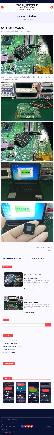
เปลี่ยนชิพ (3, 31)
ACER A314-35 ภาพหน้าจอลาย (10, 340)
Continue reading (29, 288)
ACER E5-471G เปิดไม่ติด (9, 352)
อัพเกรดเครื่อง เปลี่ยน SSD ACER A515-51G (12, 346)
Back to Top (49, 426)
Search (6, 319)
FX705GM (30, 274)
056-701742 (6, 431)
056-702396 (12, 431)
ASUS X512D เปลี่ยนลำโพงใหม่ (10, 343)
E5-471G (30, 298)
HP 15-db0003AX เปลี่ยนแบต (45, 396)
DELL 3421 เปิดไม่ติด (29, 19)
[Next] (50, 378)
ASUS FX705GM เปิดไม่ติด (9, 349)
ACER (25, 298)
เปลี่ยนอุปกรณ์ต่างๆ (8, 384)
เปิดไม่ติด (50, 250)
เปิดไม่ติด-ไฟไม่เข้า (10, 31)
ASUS (25, 274)
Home (21, 19)
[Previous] (47, 378)
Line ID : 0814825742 (6, 432)
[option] (8, 392)
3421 (38, 247)
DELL (43, 247)
